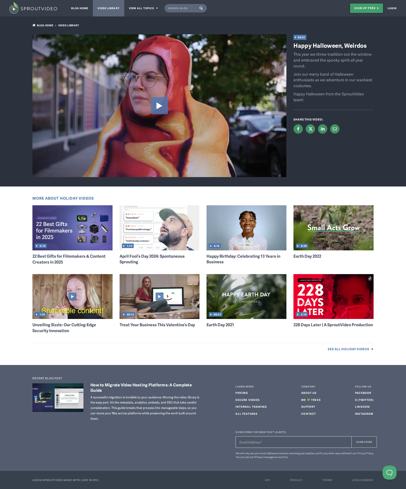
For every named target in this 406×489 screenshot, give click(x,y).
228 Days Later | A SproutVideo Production (333, 324)
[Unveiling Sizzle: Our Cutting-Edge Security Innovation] (72, 317)
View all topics (142, 8)
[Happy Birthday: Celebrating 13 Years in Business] (246, 248)
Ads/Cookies (362, 480)
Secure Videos (247, 400)
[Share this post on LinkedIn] (322, 129)
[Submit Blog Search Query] (202, 8)
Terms (327, 480)
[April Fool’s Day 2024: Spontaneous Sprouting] (159, 248)
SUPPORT (308, 406)
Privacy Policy (365, 453)
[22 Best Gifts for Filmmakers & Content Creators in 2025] (72, 248)
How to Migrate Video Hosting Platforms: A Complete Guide (141, 387)
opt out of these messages (260, 457)
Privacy (296, 480)
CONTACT (308, 413)
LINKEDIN (362, 406)
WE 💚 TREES (311, 400)
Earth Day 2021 (220, 324)
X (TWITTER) (364, 400)
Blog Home (79, 8)
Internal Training (251, 406)
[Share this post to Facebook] (298, 129)
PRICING (241, 393)
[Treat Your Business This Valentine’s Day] (159, 317)
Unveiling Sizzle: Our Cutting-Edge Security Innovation (64, 327)
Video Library (108, 8)
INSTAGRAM (364, 413)
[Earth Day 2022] (333, 248)
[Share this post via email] (335, 129)
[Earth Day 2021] (246, 317)
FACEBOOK (363, 393)
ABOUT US (308, 393)
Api (267, 480)
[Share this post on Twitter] (310, 128)
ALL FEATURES (246, 413)
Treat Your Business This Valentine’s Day (157, 324)
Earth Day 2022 (307, 256)
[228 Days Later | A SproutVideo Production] (333, 317)
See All (348, 349)
